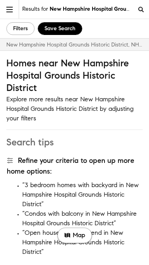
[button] (9, 9)
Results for (77, 9)
